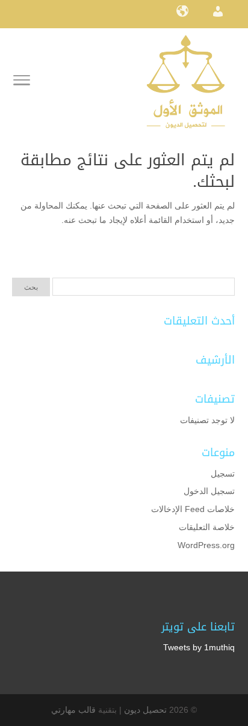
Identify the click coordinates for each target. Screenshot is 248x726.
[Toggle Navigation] (21, 82)
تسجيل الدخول (209, 491)
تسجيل (223, 473)
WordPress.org (206, 545)
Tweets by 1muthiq (199, 647)
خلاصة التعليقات (207, 527)
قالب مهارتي (73, 710)
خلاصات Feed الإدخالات (193, 509)
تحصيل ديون (145, 710)
